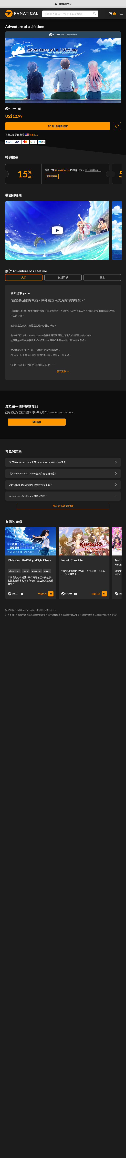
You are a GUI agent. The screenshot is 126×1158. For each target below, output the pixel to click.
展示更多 (61, 371)
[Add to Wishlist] (117, 126)
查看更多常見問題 (63, 505)
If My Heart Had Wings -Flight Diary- (29, 560)
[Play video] (57, 230)
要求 (102, 277)
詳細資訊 (63, 277)
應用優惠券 (51, 176)
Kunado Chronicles (72, 560)
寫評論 (36, 422)
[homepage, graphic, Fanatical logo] (21, 13)
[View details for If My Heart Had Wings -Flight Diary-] (30, 541)
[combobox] (73, 14)
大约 (23, 277)
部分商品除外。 (93, 170)
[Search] (94, 14)
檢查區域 (33, 134)
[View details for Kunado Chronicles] (84, 541)
